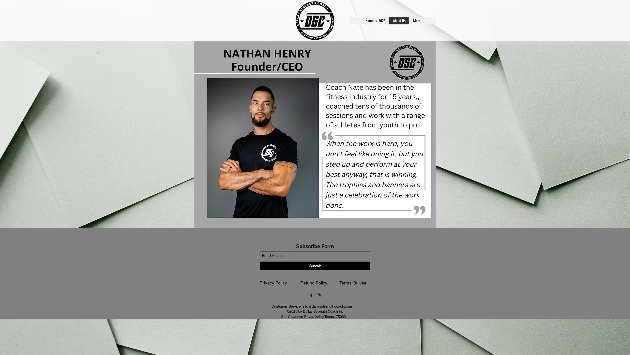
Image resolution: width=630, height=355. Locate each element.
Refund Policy (313, 282)
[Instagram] (318, 295)
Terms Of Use (352, 282)
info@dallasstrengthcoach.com (327, 306)
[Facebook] (311, 295)
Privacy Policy (273, 282)
